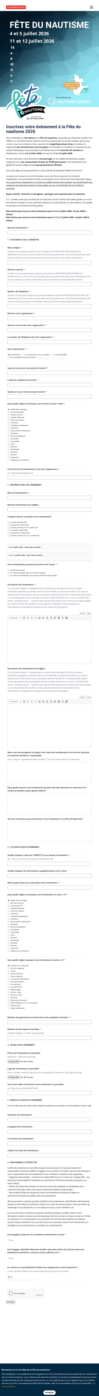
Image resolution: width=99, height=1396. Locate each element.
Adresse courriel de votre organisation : (27, 325)
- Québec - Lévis (15, 992)
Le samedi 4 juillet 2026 (18, 522)
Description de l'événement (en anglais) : (26, 668)
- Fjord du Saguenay (17, 968)
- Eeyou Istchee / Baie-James (20, 431)
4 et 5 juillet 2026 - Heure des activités (25, 547)
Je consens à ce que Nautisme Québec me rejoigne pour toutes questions (42, 1267)
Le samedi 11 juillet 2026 (19, 530)
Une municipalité (60, 355)
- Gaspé (13, 971)
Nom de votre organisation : (21, 313)
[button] (15, 617)
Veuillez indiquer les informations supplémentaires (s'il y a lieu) (37, 871)
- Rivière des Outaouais (18, 1000)
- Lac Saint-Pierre (16, 987)
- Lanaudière (14, 439)
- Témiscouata (15, 1005)
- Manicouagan (15, 989)
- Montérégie (14, 449)
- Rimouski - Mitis (16, 995)
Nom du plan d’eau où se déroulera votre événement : (33, 882)
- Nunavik (13, 455)
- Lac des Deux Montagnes (19, 979)
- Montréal (13, 452)
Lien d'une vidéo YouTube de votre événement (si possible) (35, 1084)
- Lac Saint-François (17, 981)
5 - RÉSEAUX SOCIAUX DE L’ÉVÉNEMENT (25, 1100)
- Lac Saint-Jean (15, 984)
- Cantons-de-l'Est (16, 415)
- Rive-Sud (13, 997)
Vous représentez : (17, 349)
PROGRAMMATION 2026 (16, 7)
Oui (11, 1240)
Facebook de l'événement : (20, 1114)
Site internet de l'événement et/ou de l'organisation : (33, 469)
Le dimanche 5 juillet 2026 (19, 525)
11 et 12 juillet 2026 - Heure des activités (26, 555)
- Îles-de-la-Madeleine (18, 436)
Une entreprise (15, 355)
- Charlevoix (14, 423)
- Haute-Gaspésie (16, 976)
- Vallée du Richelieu (17, 1008)
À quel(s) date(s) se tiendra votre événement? (29, 516)
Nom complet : (15, 247)
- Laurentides (14, 441)
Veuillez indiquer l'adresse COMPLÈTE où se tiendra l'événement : (38, 855)
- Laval (12, 444)
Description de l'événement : (21, 584)
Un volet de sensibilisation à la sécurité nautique (28, 573)
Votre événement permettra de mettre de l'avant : (32, 564)
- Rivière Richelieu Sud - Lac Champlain (24, 1003)
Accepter (49, 1392)
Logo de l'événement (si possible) (23, 1068)
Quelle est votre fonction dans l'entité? (27, 392)
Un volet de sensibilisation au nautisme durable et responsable (33, 575)
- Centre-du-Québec (17, 420)
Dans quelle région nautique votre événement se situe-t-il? (36, 960)
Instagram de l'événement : (20, 1126)
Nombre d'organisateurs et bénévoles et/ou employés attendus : (39, 1017)
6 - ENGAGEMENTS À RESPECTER (22, 1162)
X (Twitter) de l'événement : (20, 1138)
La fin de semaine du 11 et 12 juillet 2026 (24, 535)
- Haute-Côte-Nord (16, 973)
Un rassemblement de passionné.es (23, 357)
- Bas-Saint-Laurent (17, 412)
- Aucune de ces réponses (19, 965)
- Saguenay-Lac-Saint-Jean (19, 460)
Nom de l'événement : (18, 492)
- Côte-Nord (14, 428)
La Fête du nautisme (17, 570)
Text (88, 613)
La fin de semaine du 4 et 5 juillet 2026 (24, 527)
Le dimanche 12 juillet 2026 (19, 533)
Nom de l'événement (18, 227)
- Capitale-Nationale (17, 417)
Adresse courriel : (16, 269)
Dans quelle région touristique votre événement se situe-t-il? (37, 894)
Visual (82, 613)
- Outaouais (14, 457)
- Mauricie (13, 447)
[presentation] (15, 617)
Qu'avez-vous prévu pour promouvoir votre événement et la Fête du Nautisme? (45, 819)
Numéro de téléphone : (19, 291)
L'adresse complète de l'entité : (23, 380)
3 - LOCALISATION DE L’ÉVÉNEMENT (23, 847)
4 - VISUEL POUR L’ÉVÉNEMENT (21, 1045)
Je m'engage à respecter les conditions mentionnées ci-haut (36, 1234)
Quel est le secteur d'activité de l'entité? (27, 368)
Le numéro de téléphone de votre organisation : (30, 337)
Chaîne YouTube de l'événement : (23, 1150)
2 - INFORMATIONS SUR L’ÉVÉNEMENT (24, 485)
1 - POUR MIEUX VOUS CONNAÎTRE (23, 239)
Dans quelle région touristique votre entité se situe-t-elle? (36, 403)
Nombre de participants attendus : (24, 1029)
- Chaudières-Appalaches (19, 425)
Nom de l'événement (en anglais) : (23, 504)
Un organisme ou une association (37, 355)
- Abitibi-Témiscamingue (18, 409)
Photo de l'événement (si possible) (23, 1053)
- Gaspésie (14, 433)
